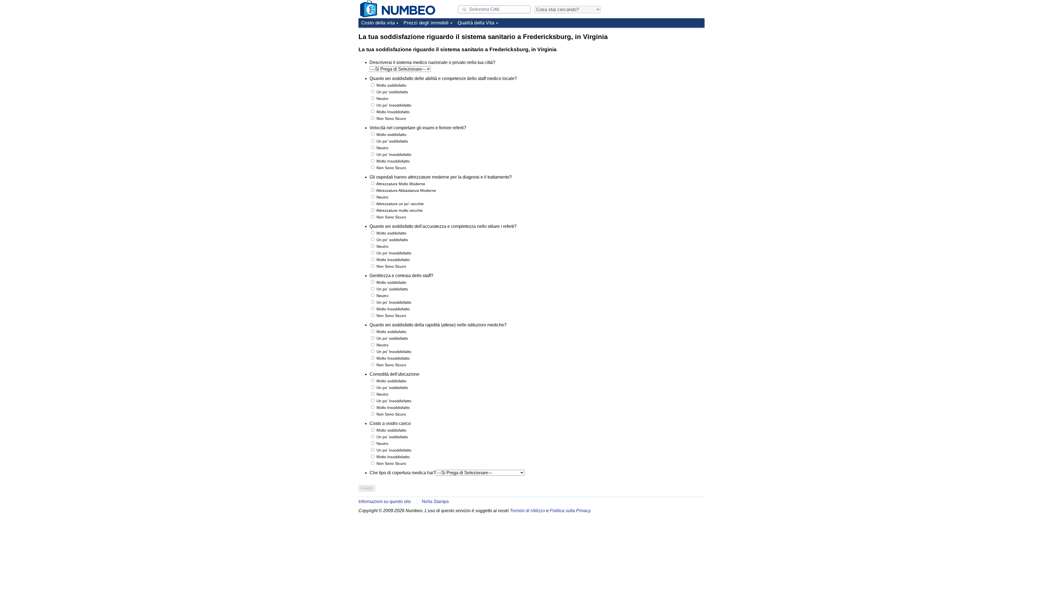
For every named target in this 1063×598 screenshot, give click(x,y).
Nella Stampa (435, 501)
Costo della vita (378, 22)
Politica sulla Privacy (570, 510)
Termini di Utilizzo (527, 510)
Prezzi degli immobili (426, 22)
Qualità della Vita (476, 22)
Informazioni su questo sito (384, 501)
